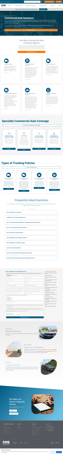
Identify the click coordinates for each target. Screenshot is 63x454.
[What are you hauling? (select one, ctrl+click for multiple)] (25, 295)
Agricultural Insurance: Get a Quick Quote (50, 273)
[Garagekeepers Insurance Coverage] (54, 133)
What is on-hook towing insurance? (14, 247)
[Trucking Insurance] (6, 60)
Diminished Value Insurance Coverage (8, 136)
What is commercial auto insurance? (14, 212)
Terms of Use (26, 442)
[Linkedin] (56, 442)
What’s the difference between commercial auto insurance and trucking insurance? (23, 222)
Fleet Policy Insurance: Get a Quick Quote (50, 283)
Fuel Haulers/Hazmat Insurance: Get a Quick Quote (51, 288)
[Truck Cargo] (24, 133)
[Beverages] (25, 297)
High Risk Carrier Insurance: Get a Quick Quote (50, 290)
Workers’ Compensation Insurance (50, 306)
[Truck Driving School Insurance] (27, 60)
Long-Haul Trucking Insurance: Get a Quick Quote (51, 295)
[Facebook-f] (54, 442)
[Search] (41, 2)
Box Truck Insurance (50, 64)
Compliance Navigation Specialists (43, 351)
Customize (52, 452)
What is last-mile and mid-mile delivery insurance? (17, 227)
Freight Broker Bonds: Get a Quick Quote (50, 285)
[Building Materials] (25, 298)
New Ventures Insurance (49, 296)
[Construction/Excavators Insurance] (39, 175)
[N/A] (25, 296)
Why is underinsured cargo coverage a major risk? (17, 237)
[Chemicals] (25, 299)
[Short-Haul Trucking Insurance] (24, 175)
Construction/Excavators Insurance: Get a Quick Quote (51, 280)
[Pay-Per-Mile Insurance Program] (27, 90)
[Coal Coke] (25, 300)
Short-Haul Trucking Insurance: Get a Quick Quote (51, 302)
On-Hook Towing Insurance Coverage (38, 136)
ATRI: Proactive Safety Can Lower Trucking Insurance (26, 9)
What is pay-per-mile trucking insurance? (15, 232)
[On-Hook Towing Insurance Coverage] (39, 133)
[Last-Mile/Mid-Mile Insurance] (6, 90)
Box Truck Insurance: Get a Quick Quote (50, 278)
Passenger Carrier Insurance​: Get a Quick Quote (50, 299)
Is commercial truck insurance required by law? (16, 217)
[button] (31, 212)
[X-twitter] (59, 442)
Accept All (59, 452)
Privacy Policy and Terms (23, 311)
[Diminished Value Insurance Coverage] (9, 133)
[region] (31, 451)
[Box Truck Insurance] (48, 60)
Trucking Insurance (8, 64)
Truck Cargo (24, 136)
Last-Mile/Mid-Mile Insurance (10, 93)
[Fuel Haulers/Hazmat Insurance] (54, 175)
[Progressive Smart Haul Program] (48, 90)
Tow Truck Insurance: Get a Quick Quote (50, 304)
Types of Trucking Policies (18, 163)
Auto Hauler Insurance (48, 275)
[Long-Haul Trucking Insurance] (8, 175)
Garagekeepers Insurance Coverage (54, 136)
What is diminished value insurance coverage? (16, 242)
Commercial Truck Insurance (8, 424)
